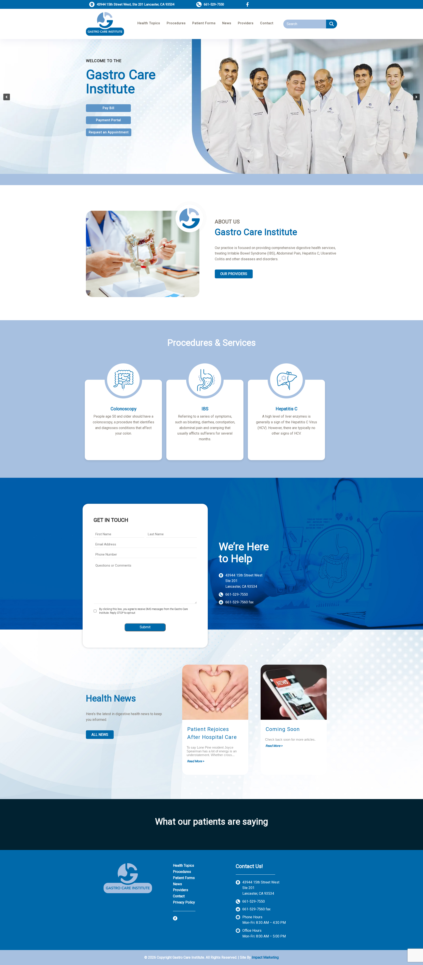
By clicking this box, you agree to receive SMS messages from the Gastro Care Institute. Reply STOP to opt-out (143, 611)
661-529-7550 (236, 594)
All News (99, 735)
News (226, 23)
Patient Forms (204, 23)
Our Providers (233, 274)
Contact (266, 23)
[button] (331, 24)
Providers (246, 23)
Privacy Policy (184, 902)
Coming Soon (283, 729)
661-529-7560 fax (239, 602)
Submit (145, 627)
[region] (211, 97)
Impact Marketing (265, 957)
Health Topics (148, 23)
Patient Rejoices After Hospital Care (212, 733)
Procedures (176, 23)
